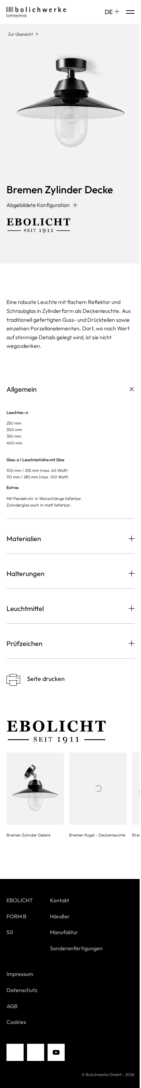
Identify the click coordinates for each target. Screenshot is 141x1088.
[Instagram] (15, 1052)
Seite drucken (46, 679)
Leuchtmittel (25, 608)
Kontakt (59, 900)
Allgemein (22, 389)
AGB (12, 1006)
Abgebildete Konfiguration (38, 204)
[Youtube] (56, 1052)
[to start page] (36, 12)
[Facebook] (35, 1052)
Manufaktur (64, 932)
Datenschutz (22, 990)
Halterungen (25, 573)
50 (10, 932)
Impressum (20, 973)
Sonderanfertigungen (76, 948)
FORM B (16, 916)
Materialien (24, 538)
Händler (60, 916)
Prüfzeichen (24, 643)
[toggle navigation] (130, 12)
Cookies (16, 1021)
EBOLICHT (20, 900)
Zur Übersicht (20, 34)
